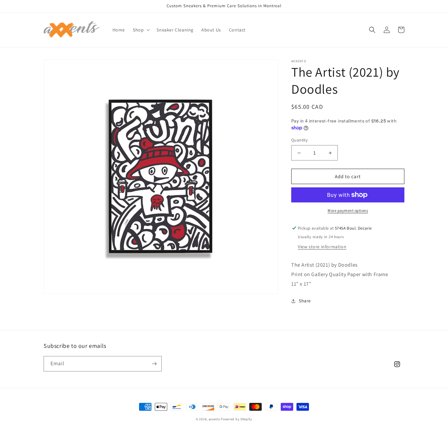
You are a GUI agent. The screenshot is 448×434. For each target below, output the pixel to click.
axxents (214, 419)
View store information (322, 247)
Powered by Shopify (236, 419)
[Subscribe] (154, 363)
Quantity (299, 140)
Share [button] (305, 301)
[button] (141, 30)
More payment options (348, 210)
